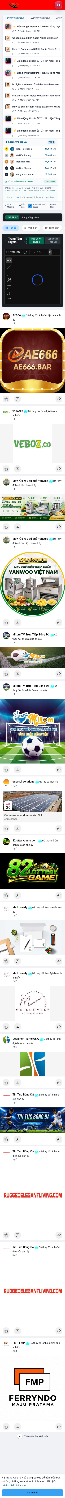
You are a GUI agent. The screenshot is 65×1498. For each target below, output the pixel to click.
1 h (13, 323)
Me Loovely (19, 907)
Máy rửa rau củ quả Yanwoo (30, 481)
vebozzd (17, 411)
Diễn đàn (23, 205)
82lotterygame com (24, 840)
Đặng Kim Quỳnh (25, 174)
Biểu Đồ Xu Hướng (36, 240)
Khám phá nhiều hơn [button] (14, 1485)
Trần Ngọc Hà (23, 161)
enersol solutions (23, 781)
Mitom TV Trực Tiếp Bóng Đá (30, 634)
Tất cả (12, 227)
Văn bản (32, 227)
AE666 (16, 315)
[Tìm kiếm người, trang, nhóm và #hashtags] (58, 5)
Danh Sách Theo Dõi (53, 240)
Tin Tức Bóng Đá (23, 1094)
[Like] (32, 400)
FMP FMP (18, 1343)
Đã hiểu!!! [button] (33, 1492)
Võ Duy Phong (23, 168)
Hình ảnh (54, 227)
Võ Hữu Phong (23, 155)
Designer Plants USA (25, 1038)
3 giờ (14, 1047)
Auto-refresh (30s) (39, 205)
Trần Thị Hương (24, 149)
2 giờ (14, 786)
